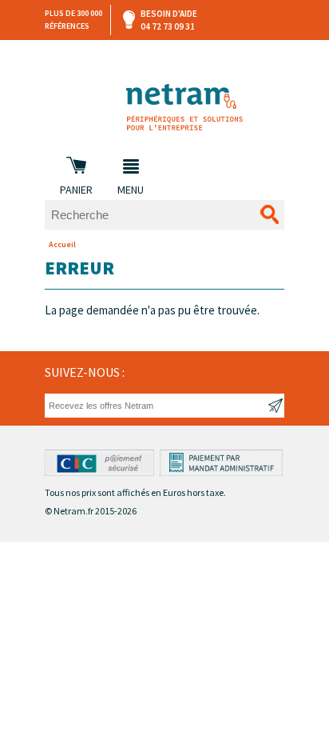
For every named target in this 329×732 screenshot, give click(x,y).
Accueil (62, 244)
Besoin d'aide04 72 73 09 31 (169, 20)
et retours (166, 55)
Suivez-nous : (85, 372)
